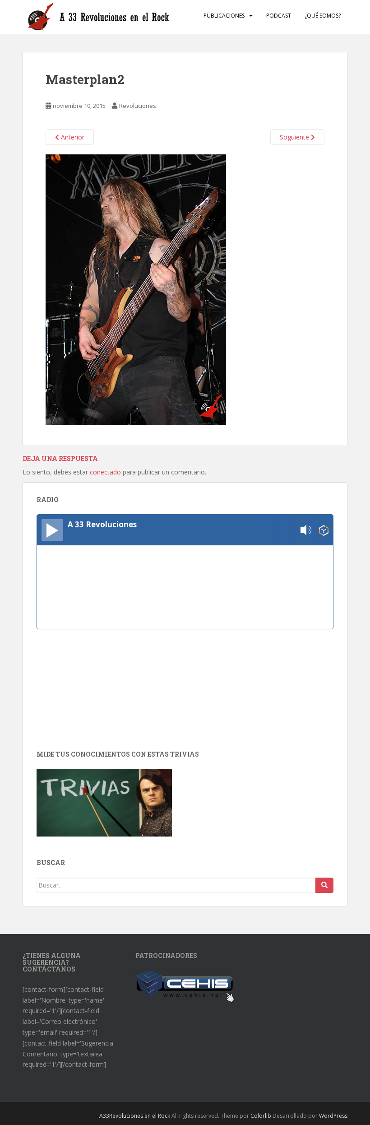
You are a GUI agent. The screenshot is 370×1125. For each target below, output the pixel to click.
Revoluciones (137, 106)
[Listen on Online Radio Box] (323, 530)
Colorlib (260, 1116)
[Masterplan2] (136, 289)
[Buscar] (324, 885)
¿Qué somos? (323, 15)
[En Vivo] (52, 530)
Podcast (278, 15)
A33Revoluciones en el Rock (134, 1116)
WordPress (333, 1116)
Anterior (71, 137)
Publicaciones (224, 15)
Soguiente (295, 137)
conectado (105, 472)
